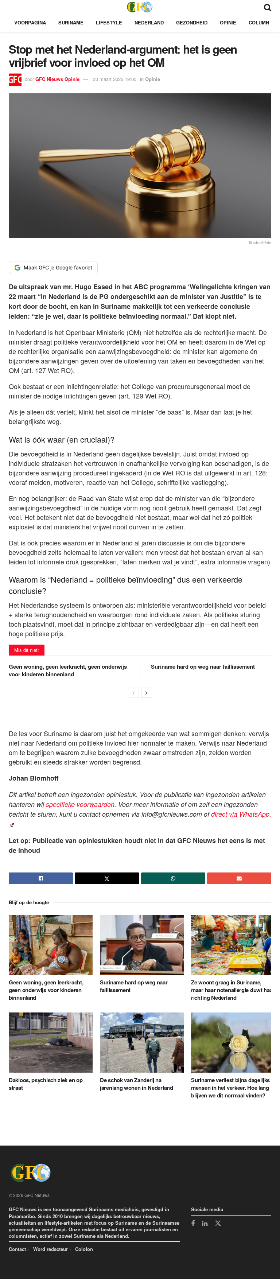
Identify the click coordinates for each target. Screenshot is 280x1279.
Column (259, 22)
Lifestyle (109, 22)
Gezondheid (191, 22)
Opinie (228, 22)
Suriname (70, 22)
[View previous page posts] (133, 693)
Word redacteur (50, 1248)
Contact (17, 1248)
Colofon (84, 1248)
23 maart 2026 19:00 (114, 78)
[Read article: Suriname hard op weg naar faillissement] (142, 945)
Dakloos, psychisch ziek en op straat (45, 1084)
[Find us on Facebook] (193, 1224)
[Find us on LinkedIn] (204, 1224)
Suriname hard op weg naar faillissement (203, 666)
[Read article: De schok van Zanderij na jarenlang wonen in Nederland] (142, 1042)
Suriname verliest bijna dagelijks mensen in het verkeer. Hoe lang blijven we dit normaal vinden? (230, 1087)
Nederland (149, 22)
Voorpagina (30, 22)
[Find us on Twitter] (218, 1223)
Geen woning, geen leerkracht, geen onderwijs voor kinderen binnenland (68, 670)
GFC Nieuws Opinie (57, 78)
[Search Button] (267, 6)
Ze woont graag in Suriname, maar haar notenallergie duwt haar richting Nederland (233, 990)
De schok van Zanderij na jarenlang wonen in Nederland (136, 1084)
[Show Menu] (12, 6)
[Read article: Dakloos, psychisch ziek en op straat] (51, 1042)
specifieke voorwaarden (80, 804)
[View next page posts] (146, 693)
